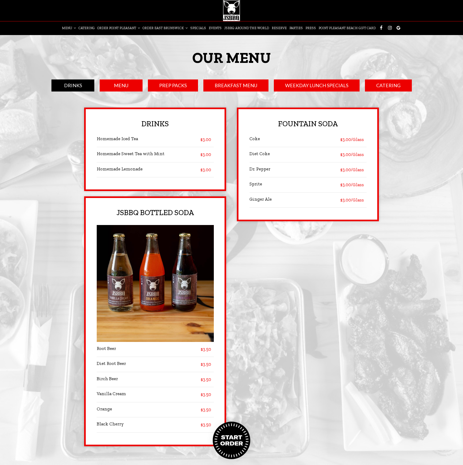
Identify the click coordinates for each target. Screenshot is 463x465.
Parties (296, 28)
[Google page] (398, 28)
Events (215, 28)
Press (310, 28)
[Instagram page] (390, 28)
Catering (87, 28)
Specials (198, 28)
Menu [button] (67, 28)
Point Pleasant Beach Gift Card (347, 28)
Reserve (279, 28)
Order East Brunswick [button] (164, 28)
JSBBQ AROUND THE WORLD (246, 28)
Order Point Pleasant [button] (117, 28)
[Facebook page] (381, 28)
